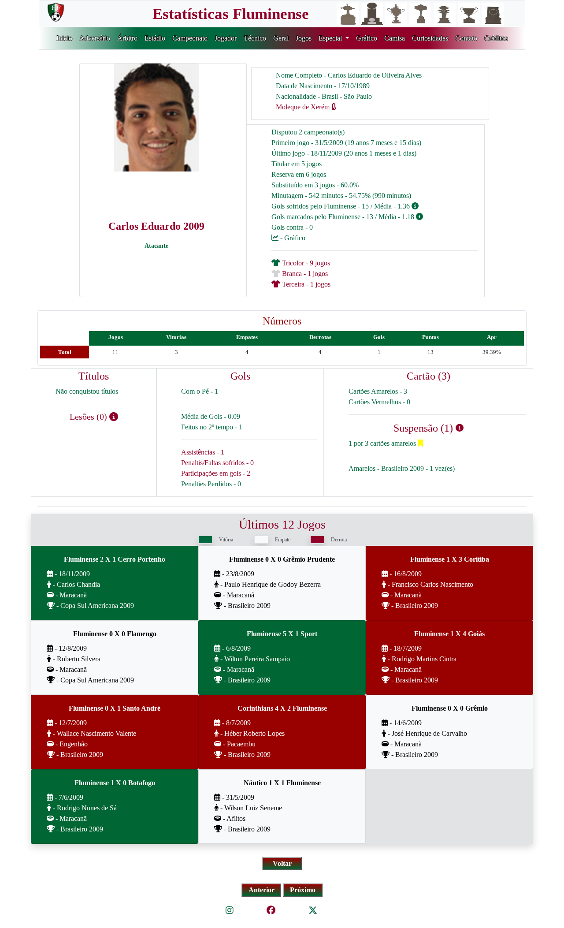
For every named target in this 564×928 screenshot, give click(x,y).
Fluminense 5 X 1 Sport (282, 633)
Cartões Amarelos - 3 (378, 391)
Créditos (496, 38)
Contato (466, 38)
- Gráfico (291, 238)
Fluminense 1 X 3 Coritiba (449, 559)
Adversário (94, 38)
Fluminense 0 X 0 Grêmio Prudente (282, 559)
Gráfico (366, 38)
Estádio (155, 38)
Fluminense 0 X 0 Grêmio (450, 708)
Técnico (255, 38)
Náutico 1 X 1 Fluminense (282, 782)
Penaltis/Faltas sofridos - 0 (217, 462)
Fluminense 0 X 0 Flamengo (114, 633)
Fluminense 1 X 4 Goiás (449, 633)
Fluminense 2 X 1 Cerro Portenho (114, 559)
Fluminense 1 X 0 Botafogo (114, 782)
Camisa (394, 38)
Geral (281, 38)
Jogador (226, 38)
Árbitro (127, 38)
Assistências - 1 (202, 452)
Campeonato (190, 38)
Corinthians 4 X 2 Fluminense (282, 708)
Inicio (64, 38)
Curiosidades (430, 38)
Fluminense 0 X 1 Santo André (114, 708)
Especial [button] (331, 38)
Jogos (304, 38)
